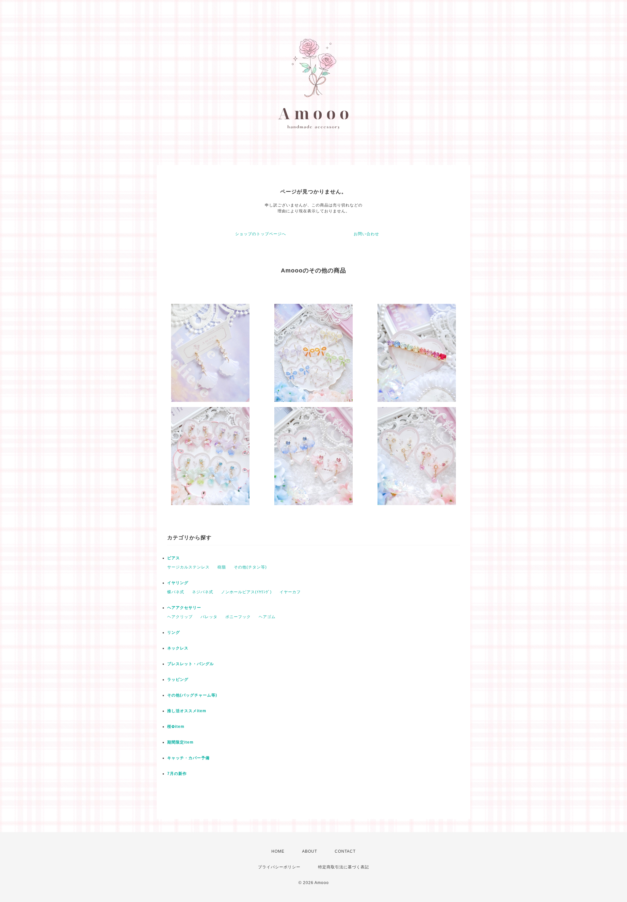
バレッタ (209, 617)
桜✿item (176, 726)
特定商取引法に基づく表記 (343, 867)
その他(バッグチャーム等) (192, 695)
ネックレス (177, 648)
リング (173, 632)
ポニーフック (238, 617)
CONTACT (345, 851)
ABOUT (309, 851)
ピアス (173, 558)
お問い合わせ (366, 234)
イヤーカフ (290, 592)
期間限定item (180, 742)
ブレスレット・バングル (190, 664)
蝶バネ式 (175, 592)
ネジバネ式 (202, 592)
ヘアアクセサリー (184, 607)
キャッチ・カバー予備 (188, 758)
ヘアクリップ (180, 617)
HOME (277, 851)
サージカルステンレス (188, 567)
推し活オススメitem (186, 711)
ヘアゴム (267, 617)
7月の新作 (177, 773)
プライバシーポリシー (279, 867)
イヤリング (177, 583)
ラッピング (177, 679)
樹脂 (221, 567)
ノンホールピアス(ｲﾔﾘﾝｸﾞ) (246, 592)
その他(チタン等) (250, 567)
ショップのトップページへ (260, 234)
